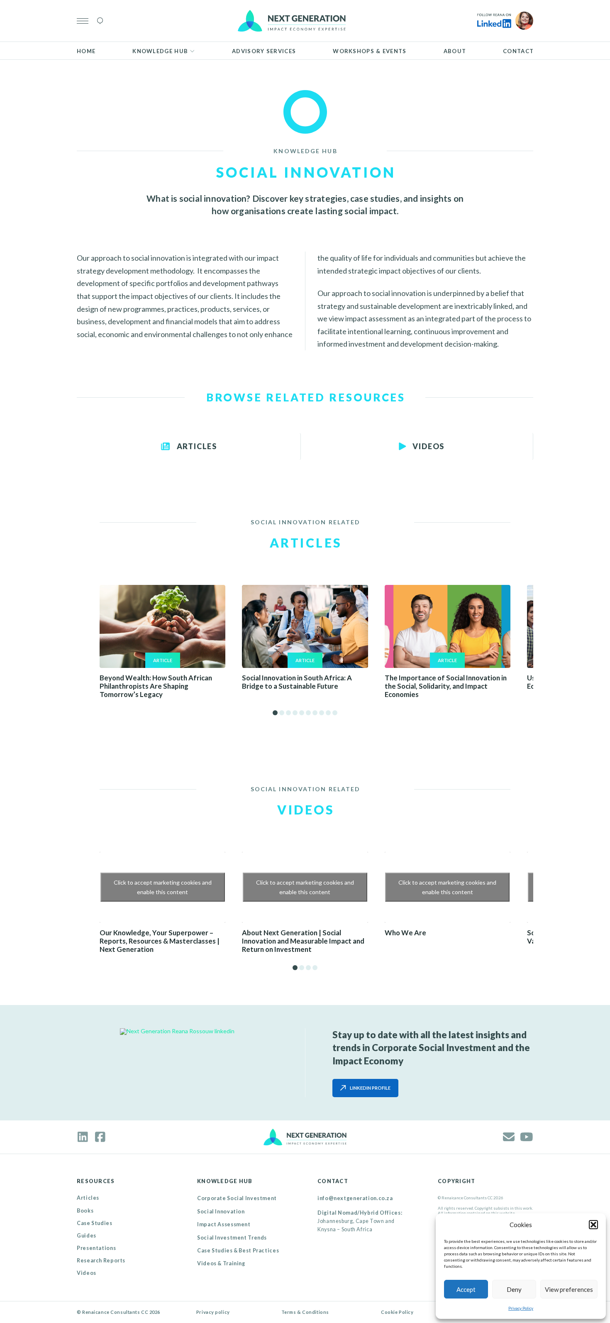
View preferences (569, 1289)
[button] (593, 1224)
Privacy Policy (520, 1308)
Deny (514, 1289)
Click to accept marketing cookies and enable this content (163, 887)
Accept (466, 1289)
